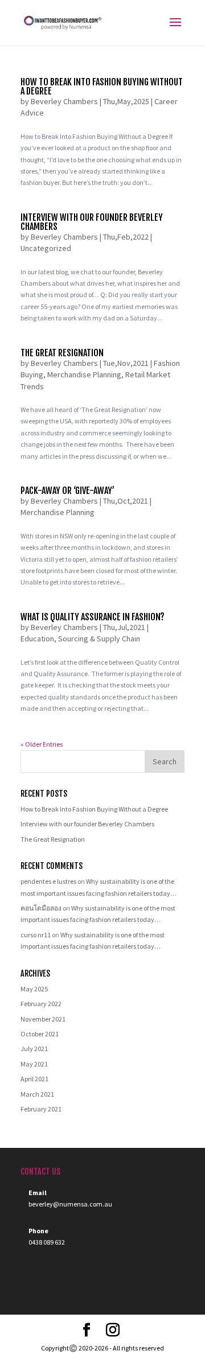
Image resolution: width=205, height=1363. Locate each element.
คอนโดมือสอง (41, 908)
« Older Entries (41, 744)
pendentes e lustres (48, 881)
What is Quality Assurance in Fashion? (92, 617)
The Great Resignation (62, 353)
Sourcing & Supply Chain (99, 638)
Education (37, 638)
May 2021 (34, 1064)
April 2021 (34, 1078)
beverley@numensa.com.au (70, 1204)
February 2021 (41, 1109)
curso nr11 (35, 934)
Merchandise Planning (84, 374)
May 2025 (34, 989)
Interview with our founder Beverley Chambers (91, 222)
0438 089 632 (46, 1242)
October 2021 (39, 1034)
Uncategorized (45, 248)
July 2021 (34, 1048)
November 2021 (42, 1019)
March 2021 (37, 1094)
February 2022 (41, 1003)
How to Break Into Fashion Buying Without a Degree (101, 86)
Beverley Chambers (64, 101)
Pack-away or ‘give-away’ (67, 490)
